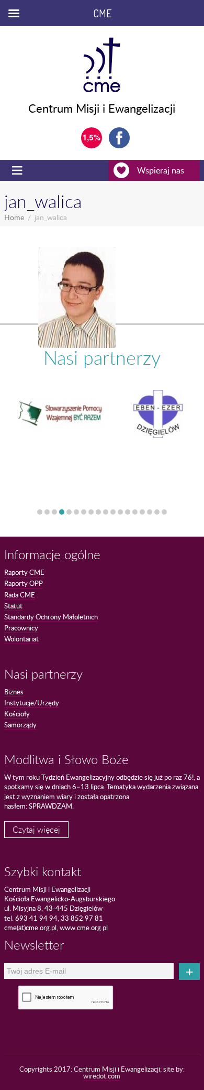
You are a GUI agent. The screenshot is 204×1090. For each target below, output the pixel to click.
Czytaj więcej (36, 829)
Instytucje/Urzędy (31, 702)
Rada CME (19, 595)
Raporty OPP (23, 583)
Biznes (14, 691)
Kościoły (17, 713)
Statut (13, 606)
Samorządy (20, 724)
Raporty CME (24, 572)
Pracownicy (21, 628)
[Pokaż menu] (18, 170)
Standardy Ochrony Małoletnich (51, 617)
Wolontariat (21, 639)
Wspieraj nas (160, 170)
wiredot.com (101, 1076)
